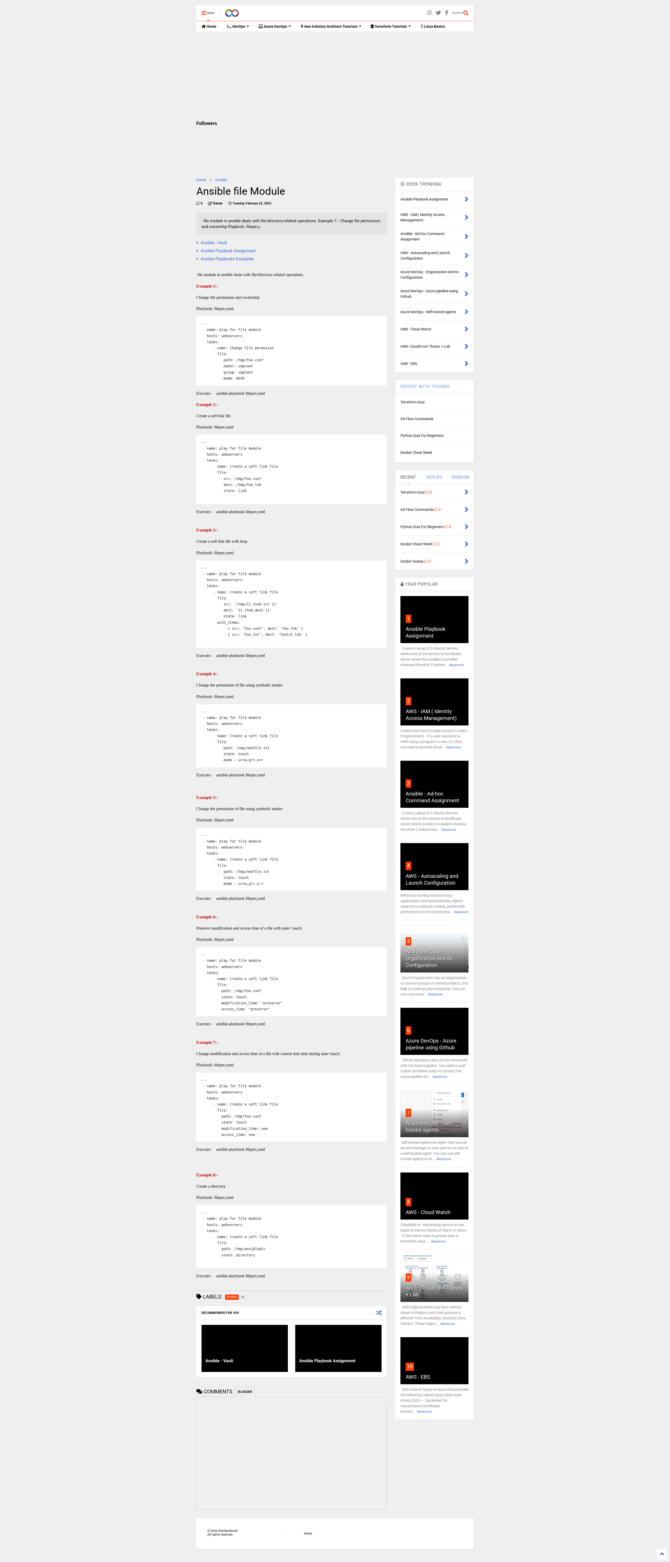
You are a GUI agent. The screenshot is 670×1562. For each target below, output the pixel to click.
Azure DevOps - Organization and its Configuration (429, 958)
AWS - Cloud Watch (428, 1212)
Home (211, 26)
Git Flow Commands (416, 419)
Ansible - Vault (214, 242)
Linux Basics (434, 26)
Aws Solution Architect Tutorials (330, 26)
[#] (446, 13)
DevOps (238, 26)
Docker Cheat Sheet (416, 452)
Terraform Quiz (412, 402)
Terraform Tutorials (390, 26)
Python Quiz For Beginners (422, 435)
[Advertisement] (335, 76)
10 (410, 1366)
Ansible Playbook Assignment (228, 250)
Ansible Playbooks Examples (227, 258)
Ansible (221, 180)
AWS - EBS (418, 1377)
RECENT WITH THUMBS (425, 386)
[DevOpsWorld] (232, 15)
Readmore (456, 665)
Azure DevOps (275, 26)
